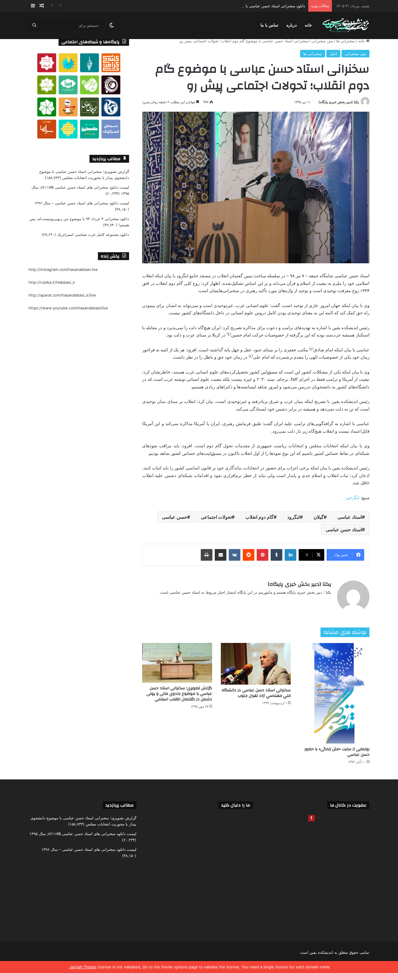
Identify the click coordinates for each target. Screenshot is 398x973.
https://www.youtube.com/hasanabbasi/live (68, 308)
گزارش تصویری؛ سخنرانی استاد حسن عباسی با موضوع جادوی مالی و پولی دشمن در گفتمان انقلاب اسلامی (179, 693)
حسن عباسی (174, 517)
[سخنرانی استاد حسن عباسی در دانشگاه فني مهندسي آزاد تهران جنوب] (256, 664)
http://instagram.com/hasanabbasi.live (63, 269)
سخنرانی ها (345, 40)
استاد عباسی (349, 517)
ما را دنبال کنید (235, 805)
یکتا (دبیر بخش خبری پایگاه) (338, 102)
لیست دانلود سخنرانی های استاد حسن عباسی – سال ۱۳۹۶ (81, 203)
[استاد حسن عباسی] (345, 25)
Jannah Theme (82, 967)
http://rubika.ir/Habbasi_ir (52, 282)
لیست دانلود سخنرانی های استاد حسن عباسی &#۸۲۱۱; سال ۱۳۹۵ (82, 833)
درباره (291, 25)
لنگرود (293, 517)
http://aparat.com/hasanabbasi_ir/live (62, 295)
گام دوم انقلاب (259, 517)
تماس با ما (269, 25)
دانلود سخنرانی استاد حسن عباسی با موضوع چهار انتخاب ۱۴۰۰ (254, 5)
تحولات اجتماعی (216, 517)
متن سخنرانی (322, 40)
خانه (308, 25)
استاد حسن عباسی (344, 529)
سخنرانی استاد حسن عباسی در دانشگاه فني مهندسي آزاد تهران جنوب (256, 692)
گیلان (319, 517)
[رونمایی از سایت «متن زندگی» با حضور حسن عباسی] (334, 693)
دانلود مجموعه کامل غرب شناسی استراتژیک (93, 234)
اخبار (333, 53)
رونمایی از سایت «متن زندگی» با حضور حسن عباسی (336, 751)
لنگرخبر (353, 497)
